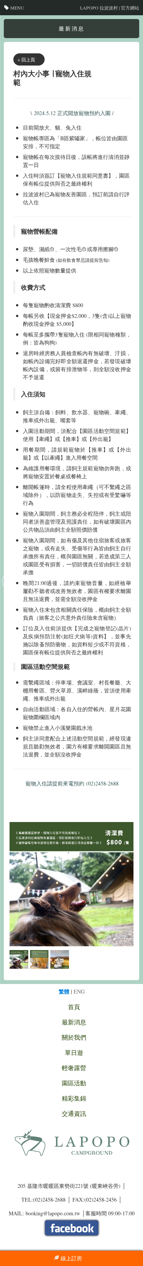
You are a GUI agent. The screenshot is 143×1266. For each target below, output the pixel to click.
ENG (79, 991)
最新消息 (74, 1022)
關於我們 (74, 1037)
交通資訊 (74, 1113)
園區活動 (74, 1083)
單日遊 (74, 1052)
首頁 (74, 1007)
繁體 (64, 991)
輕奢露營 (74, 1068)
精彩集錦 (74, 1098)
